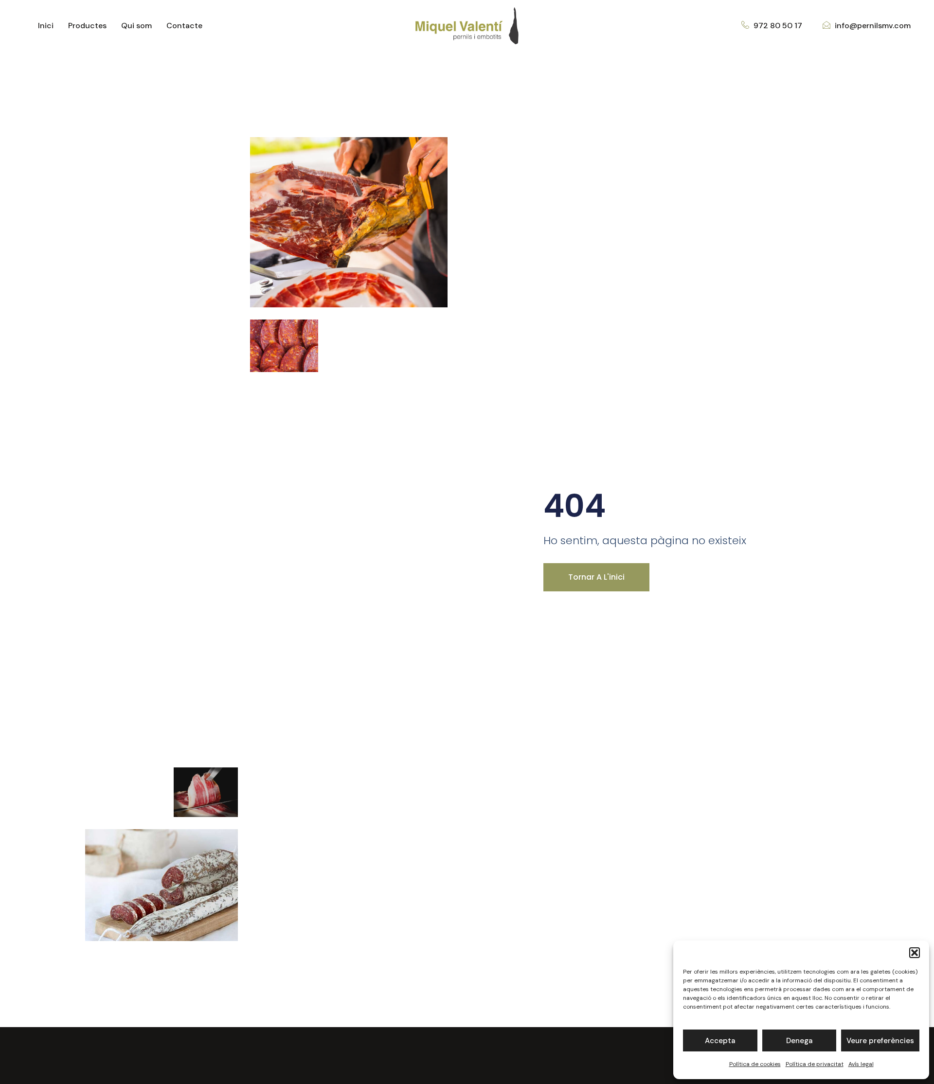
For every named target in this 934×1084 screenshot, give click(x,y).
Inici (46, 25)
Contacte (184, 25)
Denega (799, 1041)
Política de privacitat (815, 1064)
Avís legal (861, 1064)
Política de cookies (755, 1064)
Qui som (136, 25)
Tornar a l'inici (596, 577)
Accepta (720, 1041)
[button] (914, 953)
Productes (87, 25)
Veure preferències (880, 1041)
